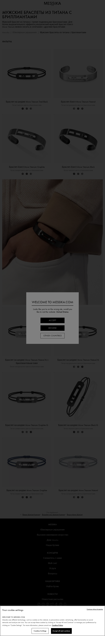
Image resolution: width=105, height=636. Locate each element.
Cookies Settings (40, 631)
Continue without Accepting (95, 609)
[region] (52, 621)
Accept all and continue (61, 631)
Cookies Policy (57, 625)
